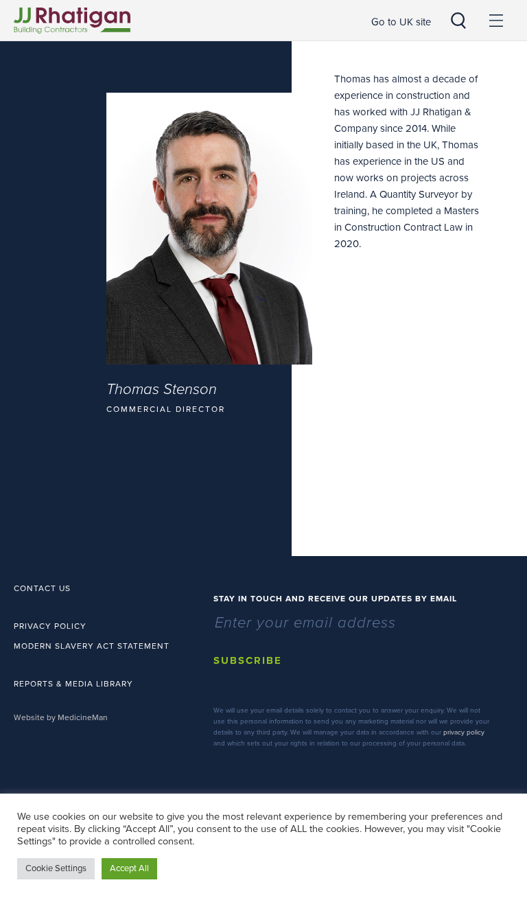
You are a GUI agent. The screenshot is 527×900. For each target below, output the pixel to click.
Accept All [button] (129, 868)
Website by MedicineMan (61, 717)
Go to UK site (401, 22)
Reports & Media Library (73, 684)
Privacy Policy (50, 626)
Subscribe (247, 660)
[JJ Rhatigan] (72, 20)
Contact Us (42, 588)
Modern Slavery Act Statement (91, 646)
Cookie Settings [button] (55, 868)
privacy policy (463, 732)
